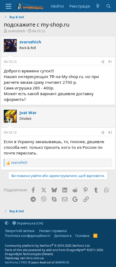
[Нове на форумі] (98, 6)
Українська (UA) (29, 223)
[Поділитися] (102, 62)
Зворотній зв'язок (20, 230)
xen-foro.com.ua (32, 258)
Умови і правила (53, 230)
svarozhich (16, 30)
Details (47, 254)
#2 (110, 132)
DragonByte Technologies (23, 254)
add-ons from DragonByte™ (66, 250)
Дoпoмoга (62, 235)
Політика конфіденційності (27, 235)
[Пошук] (108, 6)
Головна (82, 235)
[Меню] (8, 6)
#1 (110, 61)
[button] (6, 223)
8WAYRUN (62, 262)
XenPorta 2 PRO (16, 262)
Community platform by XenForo (47, 245)
